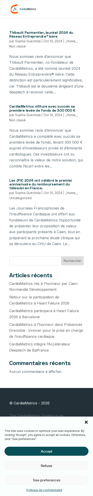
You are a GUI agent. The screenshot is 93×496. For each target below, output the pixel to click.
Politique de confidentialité (44, 490)
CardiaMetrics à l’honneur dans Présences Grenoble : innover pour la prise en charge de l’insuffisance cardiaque (46, 330)
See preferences (46, 480)
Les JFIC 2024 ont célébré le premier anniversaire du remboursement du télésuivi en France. (40, 184)
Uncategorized (20, 198)
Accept (46, 451)
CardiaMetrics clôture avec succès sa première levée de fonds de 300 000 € (42, 108)
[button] (86, 422)
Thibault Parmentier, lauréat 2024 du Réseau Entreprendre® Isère (41, 34)
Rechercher (72, 261)
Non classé (17, 46)
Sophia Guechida (28, 41)
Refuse (46, 466)
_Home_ (71, 41)
